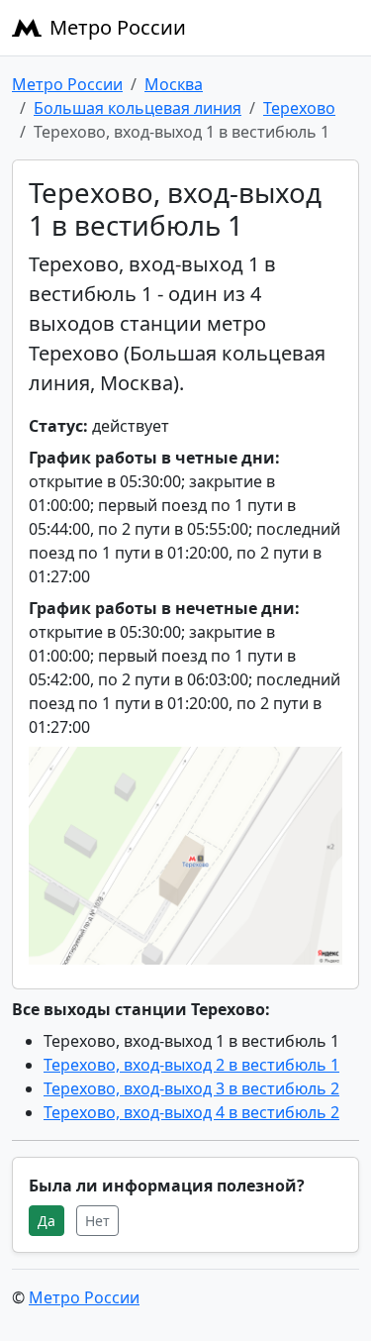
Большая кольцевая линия (137, 108)
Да (46, 1220)
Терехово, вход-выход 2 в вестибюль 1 (191, 1065)
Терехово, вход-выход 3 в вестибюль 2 (191, 1088)
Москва (173, 84)
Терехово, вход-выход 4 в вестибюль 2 (191, 1112)
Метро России (117, 27)
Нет (97, 1220)
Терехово (299, 108)
